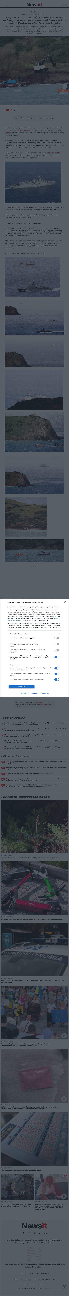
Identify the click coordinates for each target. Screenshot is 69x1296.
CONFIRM (21, 687)
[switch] (56, 638)
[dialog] (34, 648)
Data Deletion (24, 693)
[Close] (65, 602)
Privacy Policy (45, 693)
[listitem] (34, 634)
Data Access (34, 693)
